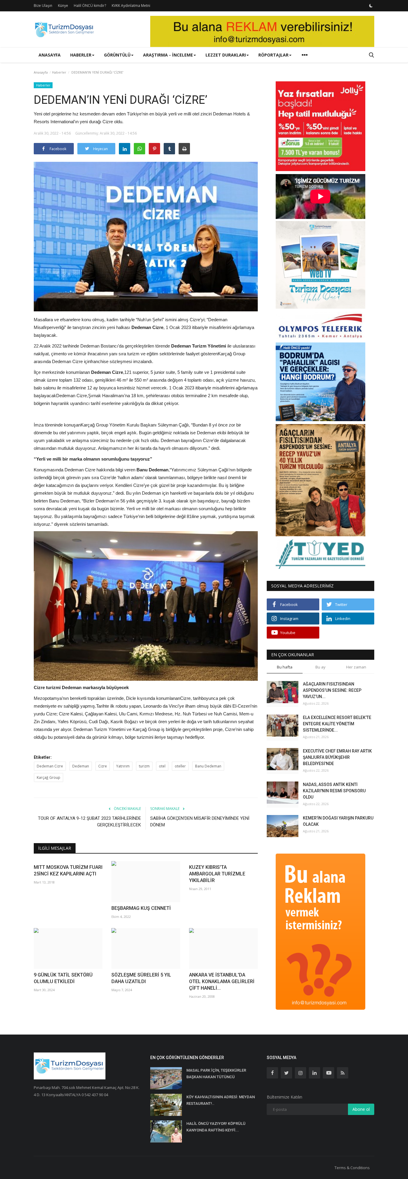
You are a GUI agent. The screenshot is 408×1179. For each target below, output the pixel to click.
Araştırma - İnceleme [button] (168, 55)
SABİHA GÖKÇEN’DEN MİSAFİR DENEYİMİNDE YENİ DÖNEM (199, 822)
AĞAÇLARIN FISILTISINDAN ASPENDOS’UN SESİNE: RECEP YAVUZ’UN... (332, 690)
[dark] (371, 5)
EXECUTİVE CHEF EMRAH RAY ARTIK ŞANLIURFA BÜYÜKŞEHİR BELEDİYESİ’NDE (337, 757)
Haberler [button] (80, 55)
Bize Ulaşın (43, 5)
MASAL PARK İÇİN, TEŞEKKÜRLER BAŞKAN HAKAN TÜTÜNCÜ (216, 1073)
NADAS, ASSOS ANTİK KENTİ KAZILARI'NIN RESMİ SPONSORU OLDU (334, 790)
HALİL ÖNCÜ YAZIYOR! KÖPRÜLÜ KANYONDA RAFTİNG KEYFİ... (216, 1126)
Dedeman (80, 766)
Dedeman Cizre (50, 766)
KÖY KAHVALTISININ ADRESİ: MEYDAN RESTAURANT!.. (220, 1100)
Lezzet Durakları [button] (225, 55)
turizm (144, 766)
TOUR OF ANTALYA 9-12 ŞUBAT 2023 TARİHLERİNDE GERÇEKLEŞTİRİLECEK (89, 822)
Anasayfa (50, 55)
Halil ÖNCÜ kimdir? (90, 5)
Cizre (102, 766)
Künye (63, 5)
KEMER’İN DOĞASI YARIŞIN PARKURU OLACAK (338, 821)
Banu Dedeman (208, 766)
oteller (180, 766)
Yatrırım (123, 766)
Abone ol (361, 1109)
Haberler (59, 72)
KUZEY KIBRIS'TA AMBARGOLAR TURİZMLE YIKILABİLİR (217, 873)
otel (162, 766)
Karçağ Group (48, 777)
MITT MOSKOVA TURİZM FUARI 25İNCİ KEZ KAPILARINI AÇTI (68, 870)
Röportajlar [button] (273, 55)
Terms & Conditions (352, 1167)
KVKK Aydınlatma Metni (131, 5)
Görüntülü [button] (117, 55)
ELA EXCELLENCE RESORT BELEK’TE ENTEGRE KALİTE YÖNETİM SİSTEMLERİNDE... (337, 723)
